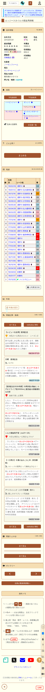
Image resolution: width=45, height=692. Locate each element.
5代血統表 (13, 97)
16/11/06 (12, 261)
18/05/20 (12, 205)
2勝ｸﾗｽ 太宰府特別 (24, 216)
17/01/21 (12, 253)
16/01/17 (12, 276)
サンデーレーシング (12, 70)
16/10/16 (12, 264)
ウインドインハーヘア (31, 117)
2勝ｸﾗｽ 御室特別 (23, 205)
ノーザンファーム (11, 64)
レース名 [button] (20, 182)
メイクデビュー (25, 279)
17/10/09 (12, 227)
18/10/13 (12, 197)
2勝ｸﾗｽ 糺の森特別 (24, 208)
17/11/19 (11, 223)
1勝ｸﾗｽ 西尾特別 (23, 253)
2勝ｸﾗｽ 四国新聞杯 (24, 212)
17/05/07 (12, 238)
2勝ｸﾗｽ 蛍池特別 (23, 193)
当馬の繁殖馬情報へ (22, 583)
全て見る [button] (12, 325)
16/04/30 (12, 268)
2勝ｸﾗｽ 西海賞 (22, 231)
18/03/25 (12, 212)
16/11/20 (12, 257)
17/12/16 (12, 220)
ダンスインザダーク (31, 111)
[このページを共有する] (4, 687)
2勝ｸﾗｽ (19, 186)
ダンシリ (27, 102)
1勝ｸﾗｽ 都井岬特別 (24, 235)
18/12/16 (12, 193)
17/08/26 (12, 231)
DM (19, 677)
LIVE (40, 688)
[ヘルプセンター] (39, 660)
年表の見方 (13, 307)
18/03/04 (12, 216)
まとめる (22, 155)
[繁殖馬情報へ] (18, 102)
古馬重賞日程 (34, 287)
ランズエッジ (10, 111)
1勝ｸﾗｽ (19, 238)
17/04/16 (12, 242)
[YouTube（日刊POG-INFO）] (31, 660)
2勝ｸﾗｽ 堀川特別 (23, 197)
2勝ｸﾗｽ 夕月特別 (23, 201)
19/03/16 (12, 186)
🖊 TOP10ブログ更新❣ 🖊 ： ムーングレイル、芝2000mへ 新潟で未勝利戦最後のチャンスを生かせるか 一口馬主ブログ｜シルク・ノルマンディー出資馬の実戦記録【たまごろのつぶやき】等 (23, 14)
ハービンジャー (11, 102)
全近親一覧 (32, 125)
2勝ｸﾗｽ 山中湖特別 (24, 227)
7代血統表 (32, 97)
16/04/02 (12, 272)
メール (29, 677)
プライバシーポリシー (22, 667)
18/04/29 (12, 208)
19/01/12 (12, 190)
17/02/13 (12, 249)
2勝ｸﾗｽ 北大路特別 (24, 190)
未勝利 (19, 268)
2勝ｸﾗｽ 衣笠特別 (23, 223)
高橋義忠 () (9, 57)
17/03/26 (12, 246)
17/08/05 (12, 235)
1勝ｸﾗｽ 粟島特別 (23, 264)
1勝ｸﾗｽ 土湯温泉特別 (25, 257)
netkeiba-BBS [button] (32, 325)
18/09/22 (12, 201)
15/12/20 (12, 279)
